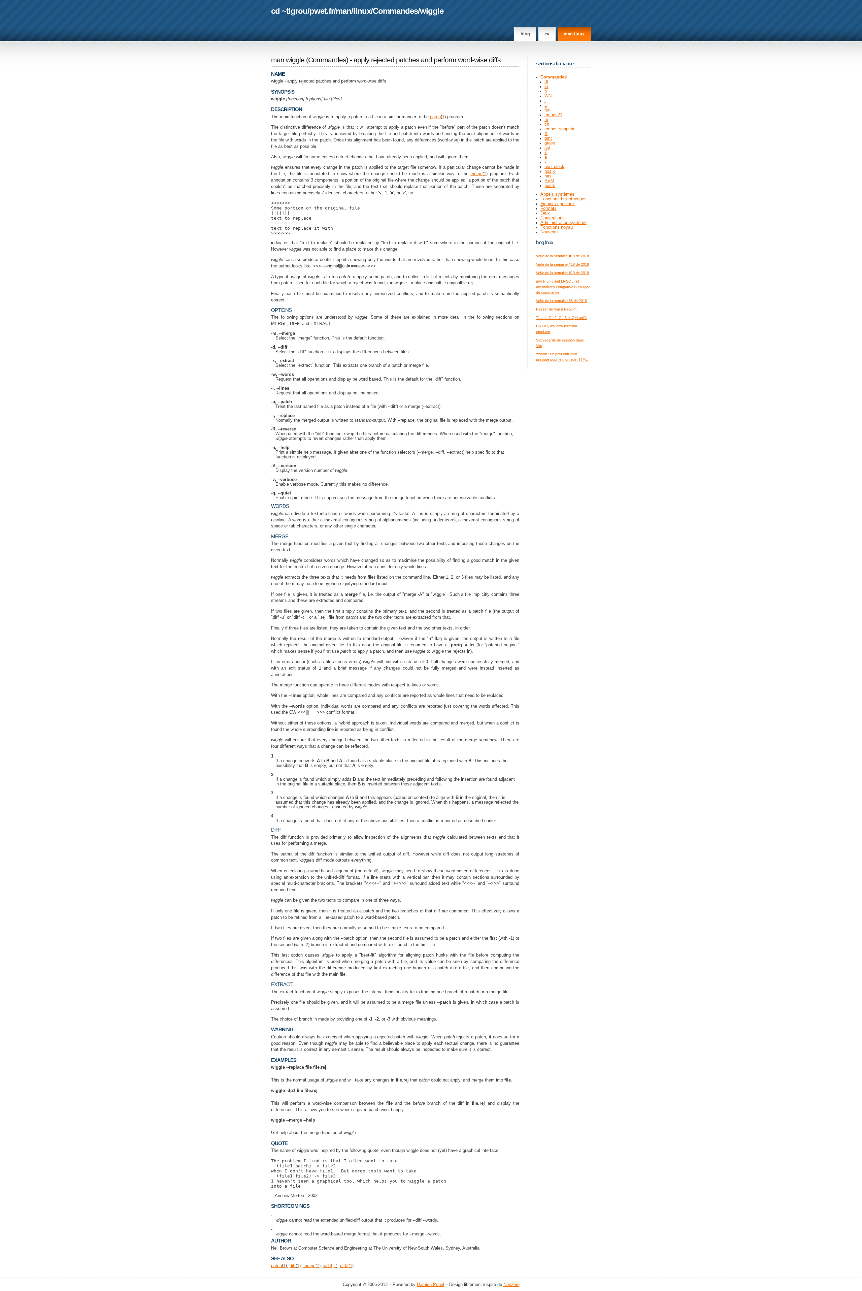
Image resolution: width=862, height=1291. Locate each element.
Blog (525, 34)
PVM (549, 181)
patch (435, 117)
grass (549, 143)
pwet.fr (321, 10)
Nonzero (511, 1284)
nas (548, 176)
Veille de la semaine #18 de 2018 (562, 264)
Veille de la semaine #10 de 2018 (562, 273)
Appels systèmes (557, 194)
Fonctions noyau (556, 227)
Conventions (552, 218)
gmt (548, 138)
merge (476, 173)
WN (548, 96)
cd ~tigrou (289, 10)
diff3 (344, 1265)
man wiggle (287, 60)
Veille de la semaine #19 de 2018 (562, 256)
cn (546, 124)
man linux (574, 34)
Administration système (563, 222)
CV (546, 34)
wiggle (431, 10)
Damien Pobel (430, 1284)
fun (547, 110)
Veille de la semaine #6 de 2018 (561, 301)
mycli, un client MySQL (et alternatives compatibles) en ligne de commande (563, 286)
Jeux (545, 213)
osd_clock (554, 166)
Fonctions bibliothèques (563, 199)
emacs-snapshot (560, 129)
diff (293, 1265)
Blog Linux (544, 242)
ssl (547, 148)
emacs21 (553, 114)
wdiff (327, 1265)
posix (549, 171)
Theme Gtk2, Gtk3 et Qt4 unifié (561, 318)
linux (362, 10)
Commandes (395, 10)
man (343, 10)
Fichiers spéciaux (557, 203)
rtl (546, 81)
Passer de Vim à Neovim (556, 309)
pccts (549, 185)
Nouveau (549, 232)
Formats (548, 208)
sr (546, 86)
